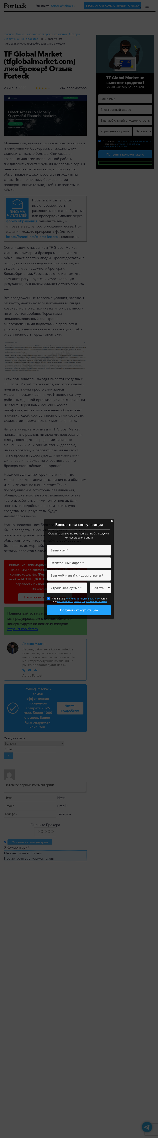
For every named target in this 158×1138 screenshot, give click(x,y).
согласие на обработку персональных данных (82, 601)
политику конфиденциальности (83, 598)
